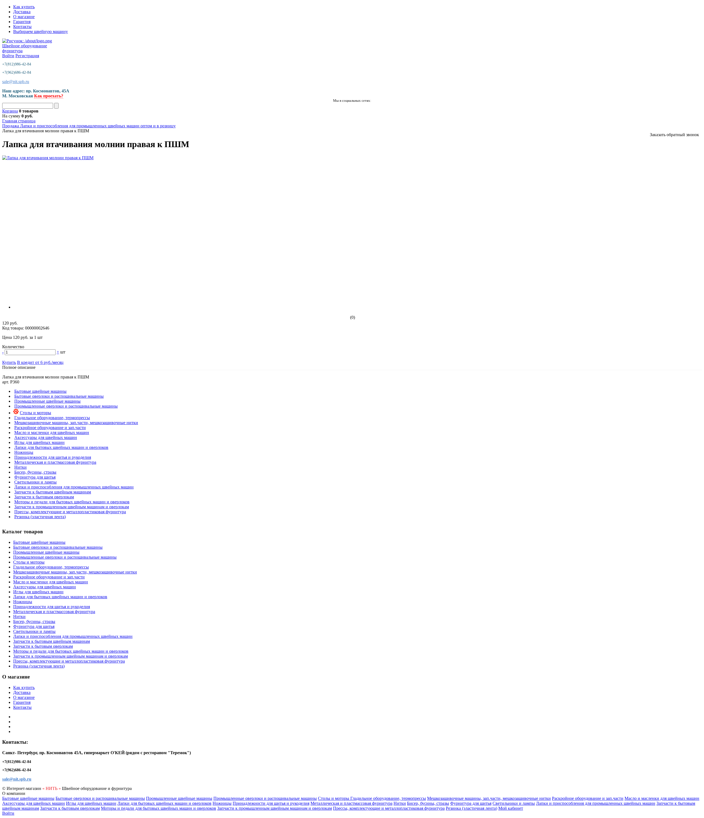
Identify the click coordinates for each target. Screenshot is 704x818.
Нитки (20, 467)
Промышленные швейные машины (47, 401)
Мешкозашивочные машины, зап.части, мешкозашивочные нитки (76, 422)
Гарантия (22, 21)
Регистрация (27, 55)
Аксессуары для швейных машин (45, 437)
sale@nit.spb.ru (15, 81)
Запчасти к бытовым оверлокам (44, 497)
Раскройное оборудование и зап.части (50, 427)
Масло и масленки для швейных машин (51, 432)
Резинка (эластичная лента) (40, 516)
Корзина (10, 111)
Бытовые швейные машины (40, 391)
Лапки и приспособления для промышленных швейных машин (74, 487)
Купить (9, 362)
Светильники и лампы (35, 482)
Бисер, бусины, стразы (35, 472)
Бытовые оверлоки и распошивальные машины (59, 396)
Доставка (22, 11)
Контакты (22, 26)
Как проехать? (48, 96)
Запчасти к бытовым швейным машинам (52, 492)
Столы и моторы (35, 412)
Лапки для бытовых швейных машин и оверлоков (61, 447)
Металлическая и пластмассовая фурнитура (55, 462)
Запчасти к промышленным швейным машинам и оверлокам (71, 506)
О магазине (24, 16)
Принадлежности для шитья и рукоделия (52, 457)
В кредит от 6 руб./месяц (40, 362)
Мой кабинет (510, 808)
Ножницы (23, 452)
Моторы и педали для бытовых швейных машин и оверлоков (72, 501)
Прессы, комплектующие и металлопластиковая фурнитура (70, 511)
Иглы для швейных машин (39, 442)
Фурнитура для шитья (35, 477)
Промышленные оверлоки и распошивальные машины (66, 406)
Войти (8, 55)
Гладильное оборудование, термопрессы (52, 417)
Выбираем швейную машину (40, 31)
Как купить (24, 6)
